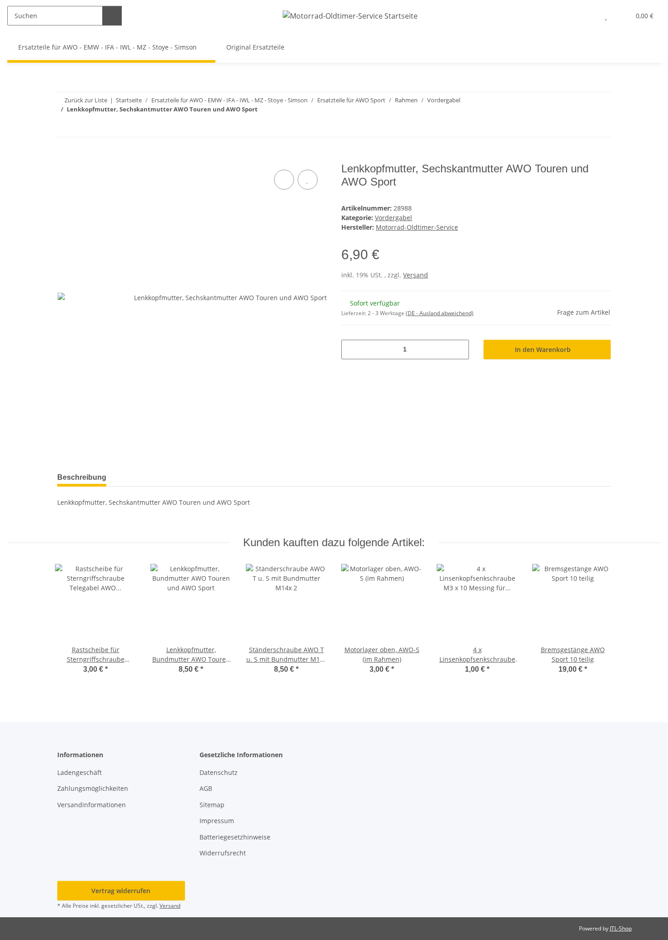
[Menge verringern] (351, 349)
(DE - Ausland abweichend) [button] (440, 313)
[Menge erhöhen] (459, 349)
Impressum (216, 820)
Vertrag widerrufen (120, 890)
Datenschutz (218, 772)
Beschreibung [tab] (81, 477)
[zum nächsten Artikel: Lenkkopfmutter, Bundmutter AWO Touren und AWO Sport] (601, 127)
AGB (205, 788)
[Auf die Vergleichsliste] (284, 180)
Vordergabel (393, 217)
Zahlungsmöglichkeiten (92, 788)
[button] (588, 15)
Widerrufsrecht (222, 853)
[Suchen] (112, 15)
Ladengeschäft (79, 772)
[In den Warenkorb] (64, 157)
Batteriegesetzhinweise (234, 837)
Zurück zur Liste (86, 100)
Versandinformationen (91, 804)
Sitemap (211, 804)
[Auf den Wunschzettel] (308, 180)
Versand (415, 275)
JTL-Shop (621, 928)
